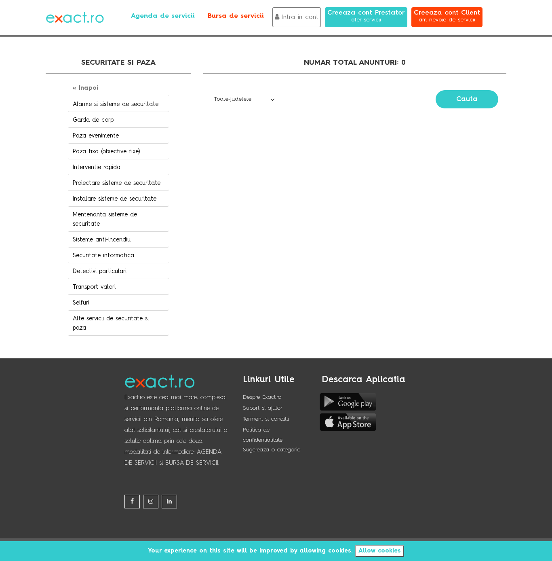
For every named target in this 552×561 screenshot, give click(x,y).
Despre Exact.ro (262, 397)
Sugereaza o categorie (271, 450)
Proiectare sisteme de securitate (116, 183)
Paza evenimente (96, 136)
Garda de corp (93, 120)
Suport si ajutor (262, 408)
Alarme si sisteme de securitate (115, 104)
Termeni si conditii (266, 419)
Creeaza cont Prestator (366, 16)
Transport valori (94, 287)
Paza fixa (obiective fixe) (106, 152)
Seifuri (81, 303)
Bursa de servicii (236, 16)
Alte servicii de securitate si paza (111, 323)
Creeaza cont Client (447, 16)
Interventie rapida (96, 167)
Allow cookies (379, 551)
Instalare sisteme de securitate (114, 199)
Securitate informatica (103, 255)
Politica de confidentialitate (262, 435)
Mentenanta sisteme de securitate (105, 219)
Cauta (467, 99)
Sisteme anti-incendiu (102, 240)
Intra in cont (299, 17)
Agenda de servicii (163, 16)
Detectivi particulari (99, 271)
